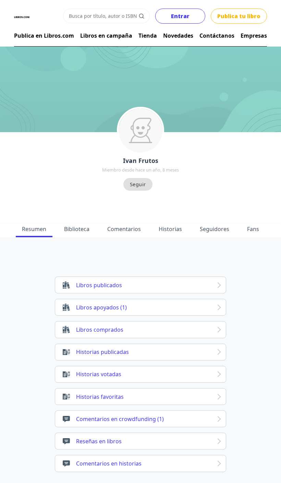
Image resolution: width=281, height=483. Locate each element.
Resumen (34, 229)
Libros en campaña (106, 35)
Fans (253, 229)
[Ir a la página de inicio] (21, 17)
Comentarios (124, 229)
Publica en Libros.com (44, 35)
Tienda (147, 35)
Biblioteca (76, 229)
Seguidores (214, 229)
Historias (170, 229)
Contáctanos (216, 35)
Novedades (178, 35)
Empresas (254, 35)
